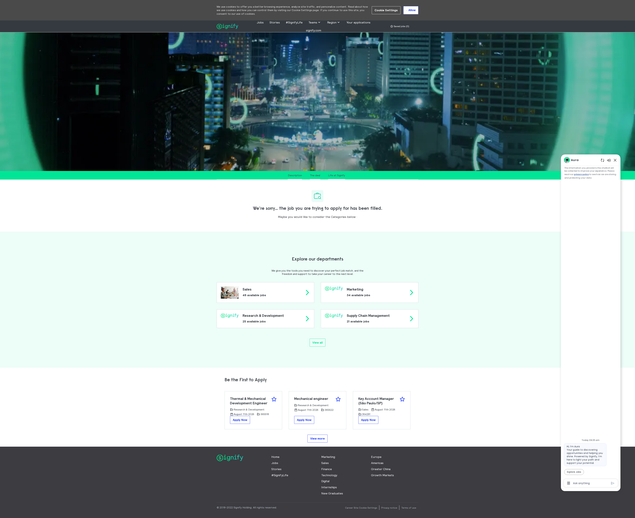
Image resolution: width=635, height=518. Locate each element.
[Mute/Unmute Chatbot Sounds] (608, 160)
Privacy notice (389, 507)
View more (317, 438)
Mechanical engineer (311, 399)
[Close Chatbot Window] (615, 160)
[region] (590, 321)
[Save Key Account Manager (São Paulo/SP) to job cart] (402, 399)
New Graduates (332, 493)
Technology (329, 475)
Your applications (358, 22)
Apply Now (240, 420)
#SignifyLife (294, 22)
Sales (325, 463)
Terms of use (408, 507)
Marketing (328, 457)
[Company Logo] (227, 26)
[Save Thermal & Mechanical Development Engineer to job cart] (274, 399)
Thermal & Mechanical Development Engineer (248, 401)
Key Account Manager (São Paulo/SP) (376, 401)
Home (275, 457)
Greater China (380, 469)
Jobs (260, 22)
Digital (325, 481)
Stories (275, 22)
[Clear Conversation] (602, 160)
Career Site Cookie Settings (361, 507)
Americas (377, 463)
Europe (376, 457)
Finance (326, 469)
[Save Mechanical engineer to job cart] (338, 399)
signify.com (313, 30)
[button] (386, 10)
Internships (329, 487)
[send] (613, 483)
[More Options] (569, 483)
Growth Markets (382, 475)
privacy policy (581, 174)
